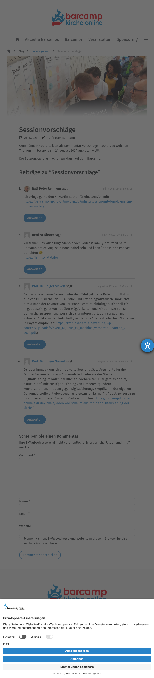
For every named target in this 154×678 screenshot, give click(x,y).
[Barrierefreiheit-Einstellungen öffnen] (147, 345)
